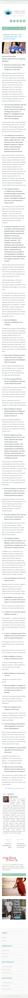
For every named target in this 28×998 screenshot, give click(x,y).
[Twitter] (14, 21)
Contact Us (4, 940)
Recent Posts (10, 794)
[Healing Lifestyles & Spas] (14, 12)
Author (4, 794)
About (7, 1)
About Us (4, 937)
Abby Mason (14, 797)
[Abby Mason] (6, 802)
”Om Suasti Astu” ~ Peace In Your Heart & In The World (21, 845)
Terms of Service (5, 953)
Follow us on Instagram (7, 988)
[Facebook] (11, 21)
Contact (20, 1)
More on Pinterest (5, 985)
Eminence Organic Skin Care (17, 788)
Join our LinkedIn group (7, 966)
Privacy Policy (5, 956)
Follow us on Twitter (6, 969)
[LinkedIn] (21, 21)
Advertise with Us (13, 1)
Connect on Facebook (6, 972)
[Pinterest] (17, 21)
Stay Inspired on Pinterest (7, 982)
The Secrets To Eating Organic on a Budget (6, 845)
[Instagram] (24, 21)
